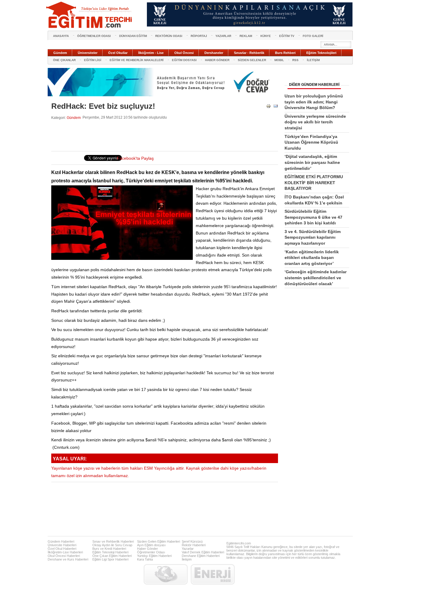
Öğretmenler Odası (151, 552)
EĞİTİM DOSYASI (184, 60)
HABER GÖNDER (217, 60)
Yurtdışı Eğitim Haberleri (154, 556)
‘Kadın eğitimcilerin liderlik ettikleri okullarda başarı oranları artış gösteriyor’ (312, 257)
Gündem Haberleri (61, 541)
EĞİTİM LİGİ (92, 60)
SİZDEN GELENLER (252, 60)
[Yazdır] (268, 107)
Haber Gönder (147, 548)
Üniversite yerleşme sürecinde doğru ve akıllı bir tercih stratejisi (315, 122)
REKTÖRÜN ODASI (168, 36)
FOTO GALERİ (313, 36)
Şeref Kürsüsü (192, 541)
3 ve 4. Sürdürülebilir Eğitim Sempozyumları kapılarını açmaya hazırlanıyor (313, 237)
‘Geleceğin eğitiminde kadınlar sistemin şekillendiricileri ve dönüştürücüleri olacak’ (316, 277)
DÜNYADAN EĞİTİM (133, 36)
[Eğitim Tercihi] (89, 14)
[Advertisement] (159, 135)
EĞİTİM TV (286, 36)
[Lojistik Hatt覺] (166, 574)
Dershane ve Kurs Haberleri (68, 559)
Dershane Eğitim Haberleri (201, 556)
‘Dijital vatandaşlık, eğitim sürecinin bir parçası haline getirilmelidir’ (312, 162)
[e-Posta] (275, 107)
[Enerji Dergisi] (213, 574)
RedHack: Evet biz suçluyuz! (103, 106)
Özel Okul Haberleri (62, 548)
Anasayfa (61, 36)
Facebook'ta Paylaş (135, 158)
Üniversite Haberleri (62, 545)
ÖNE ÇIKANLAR (64, 60)
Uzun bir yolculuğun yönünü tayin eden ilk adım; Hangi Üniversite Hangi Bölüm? (314, 102)
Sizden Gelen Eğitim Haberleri (158, 541)
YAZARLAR (223, 36)
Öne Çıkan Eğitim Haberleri (112, 556)
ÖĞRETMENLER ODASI (94, 36)
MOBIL (279, 60)
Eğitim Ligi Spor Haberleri (110, 559)
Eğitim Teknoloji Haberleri (110, 552)
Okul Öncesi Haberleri (64, 556)
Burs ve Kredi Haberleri (109, 548)
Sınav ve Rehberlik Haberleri (113, 541)
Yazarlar (188, 548)
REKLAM (246, 36)
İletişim (187, 559)
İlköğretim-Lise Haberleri (65, 552)
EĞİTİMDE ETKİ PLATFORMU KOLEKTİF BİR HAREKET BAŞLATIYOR (314, 182)
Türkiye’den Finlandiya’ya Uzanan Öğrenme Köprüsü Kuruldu (311, 142)
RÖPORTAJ (199, 36)
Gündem (74, 117)
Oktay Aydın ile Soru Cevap (112, 545)
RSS (295, 60)
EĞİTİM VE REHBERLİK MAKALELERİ (137, 60)
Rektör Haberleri (194, 545)
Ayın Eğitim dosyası (151, 545)
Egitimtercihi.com (238, 543)
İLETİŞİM (313, 60)
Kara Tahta (145, 559)
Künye (265, 36)
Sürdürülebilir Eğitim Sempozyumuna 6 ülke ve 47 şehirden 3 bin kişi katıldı (313, 217)
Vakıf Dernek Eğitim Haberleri (203, 552)
